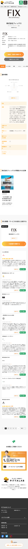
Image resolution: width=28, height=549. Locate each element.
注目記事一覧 (17, 525)
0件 (18, 25)
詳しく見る (22, 269)
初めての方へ (4, 510)
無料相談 (21, 3)
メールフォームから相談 (15, 467)
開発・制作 (6, 6)
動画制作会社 (13, 6)
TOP (2, 6)
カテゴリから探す (5, 517)
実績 (14, 66)
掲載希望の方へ (17, 510)
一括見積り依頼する (14, 244)
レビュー (19, 66)
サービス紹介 (8, 66)
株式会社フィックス (22, 6)
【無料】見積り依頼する (14, 54)
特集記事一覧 (4, 527)
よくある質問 (4, 512)
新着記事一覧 (4, 525)
